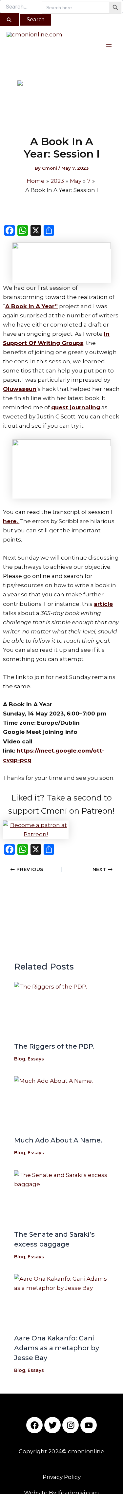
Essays (36, 1059)
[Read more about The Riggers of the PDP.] (61, 1008)
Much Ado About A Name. (58, 1140)
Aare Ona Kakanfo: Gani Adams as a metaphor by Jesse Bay (56, 1348)
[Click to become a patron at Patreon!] (61, 830)
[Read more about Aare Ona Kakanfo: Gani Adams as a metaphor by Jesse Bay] (61, 1301)
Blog (19, 1059)
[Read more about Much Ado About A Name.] (61, 1103)
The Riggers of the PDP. (54, 1046)
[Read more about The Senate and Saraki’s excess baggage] (61, 1197)
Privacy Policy (62, 1477)
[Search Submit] (9, 19)
